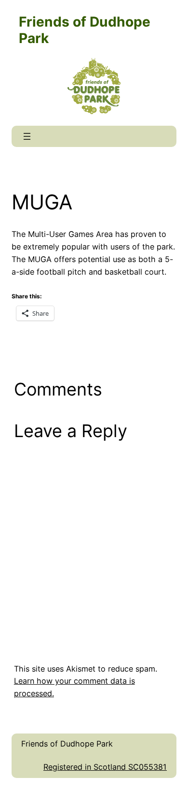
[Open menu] (27, 136)
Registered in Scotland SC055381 (105, 767)
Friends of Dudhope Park (67, 743)
